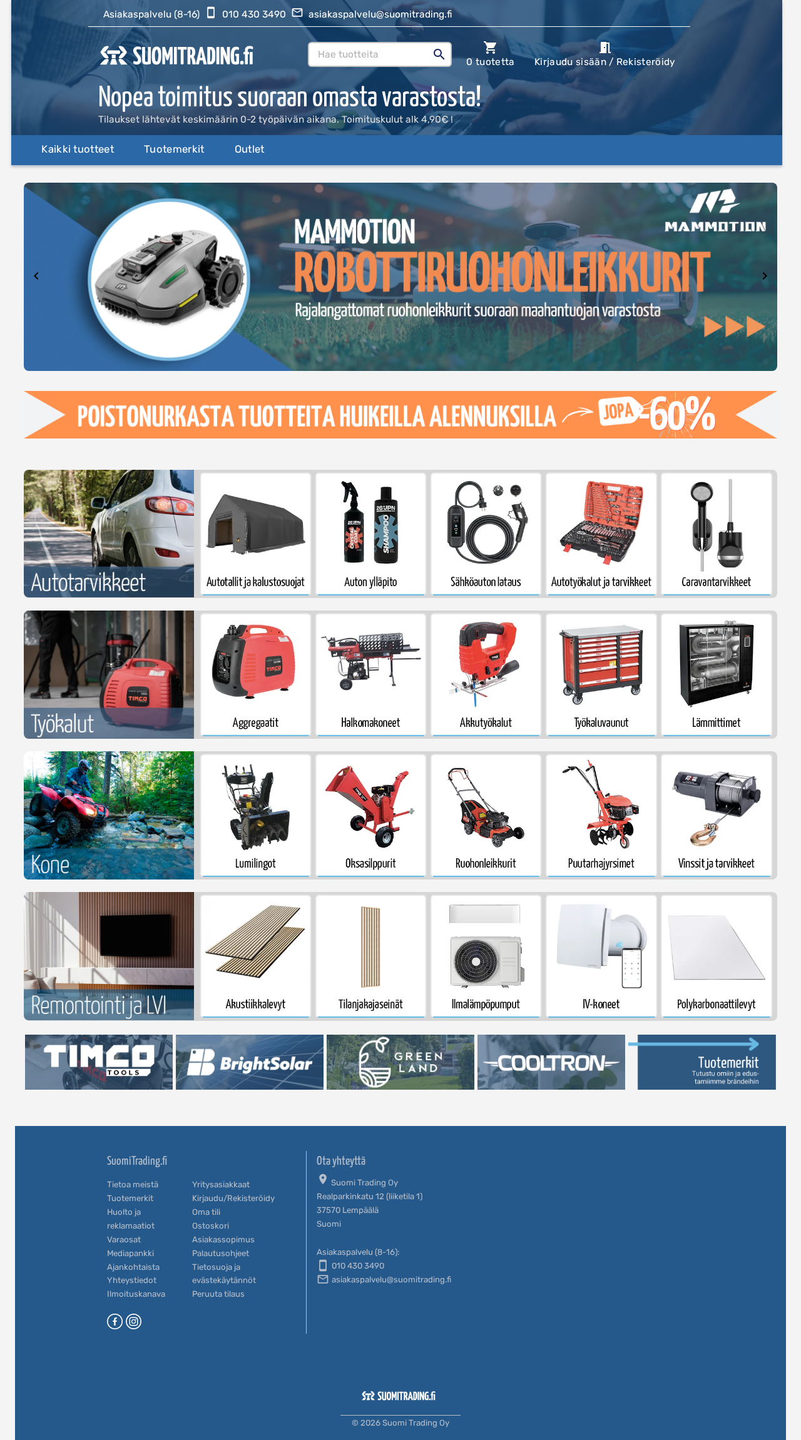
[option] (400, 277)
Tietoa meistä (132, 1184)
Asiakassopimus (223, 1239)
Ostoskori (210, 1225)
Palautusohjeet (220, 1253)
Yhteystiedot (131, 1280)
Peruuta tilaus (218, 1294)
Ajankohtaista (133, 1267)
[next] (764, 277)
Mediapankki (130, 1253)
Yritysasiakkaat (221, 1184)
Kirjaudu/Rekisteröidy (233, 1198)
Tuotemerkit (130, 1198)
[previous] (36, 277)
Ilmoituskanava (136, 1294)
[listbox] (400, 277)
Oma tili (206, 1212)
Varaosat (124, 1239)
